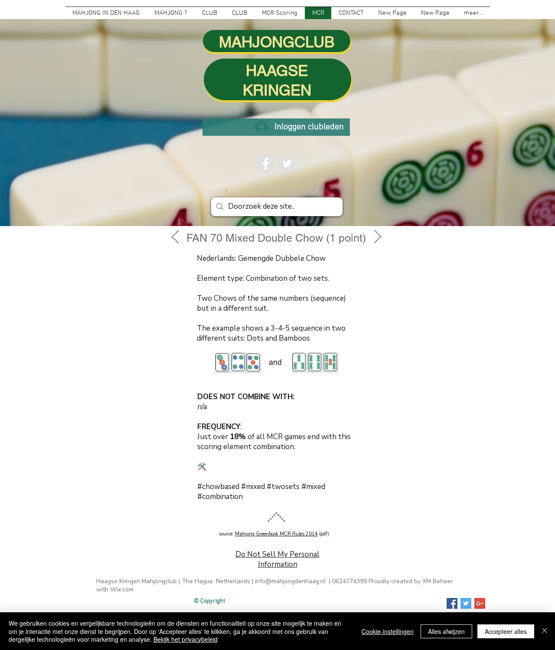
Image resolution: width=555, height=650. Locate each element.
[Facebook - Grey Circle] (266, 163)
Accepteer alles (506, 631)
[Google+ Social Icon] (479, 603)
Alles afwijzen (446, 631)
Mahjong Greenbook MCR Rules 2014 (276, 534)
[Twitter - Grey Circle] (287, 163)
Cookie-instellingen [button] (388, 631)
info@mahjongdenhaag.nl (290, 581)
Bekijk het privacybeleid (185, 639)
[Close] (544, 631)
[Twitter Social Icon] (465, 603)
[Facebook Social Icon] (452, 603)
